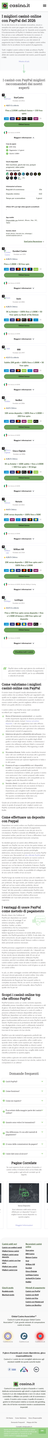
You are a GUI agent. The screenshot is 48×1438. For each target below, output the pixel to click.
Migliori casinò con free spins (11, 1262)
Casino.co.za (24, 1342)
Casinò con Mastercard (35, 1302)
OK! (42, 1431)
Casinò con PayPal (33, 1291)
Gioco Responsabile (35, 1418)
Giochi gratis (7, 1288)
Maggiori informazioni (23, 138)
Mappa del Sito (32, 1422)
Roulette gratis (7, 1291)
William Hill (30, 1264)
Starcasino (30, 1250)
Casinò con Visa (32, 1298)
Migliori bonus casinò (10, 1251)
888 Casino (30, 1254)
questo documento (22, 1435)
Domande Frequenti (18, 1422)
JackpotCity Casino (33, 1278)
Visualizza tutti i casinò (24, 652)
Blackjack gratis (8, 1295)
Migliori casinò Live (9, 1270)
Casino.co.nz (8, 1342)
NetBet (28, 1282)
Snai (27, 1261)
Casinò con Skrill (32, 1295)
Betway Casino (31, 1257)
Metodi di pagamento (35, 1288)
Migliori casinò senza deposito (10, 1256)
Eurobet (29, 1268)
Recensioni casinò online (34, 1245)
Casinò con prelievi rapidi (12, 1247)
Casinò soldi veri (9, 1244)
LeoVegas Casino (32, 1275)
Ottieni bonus (24, 124)
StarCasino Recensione (33, 241)
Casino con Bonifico (33, 1305)
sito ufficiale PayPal (32, 855)
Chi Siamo (9, 1418)
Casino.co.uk (40, 1342)
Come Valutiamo (20, 1418)
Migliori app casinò (9, 1267)
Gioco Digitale (31, 1271)
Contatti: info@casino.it (24, 1426)
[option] (24, 1206)
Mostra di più (24, 61)
